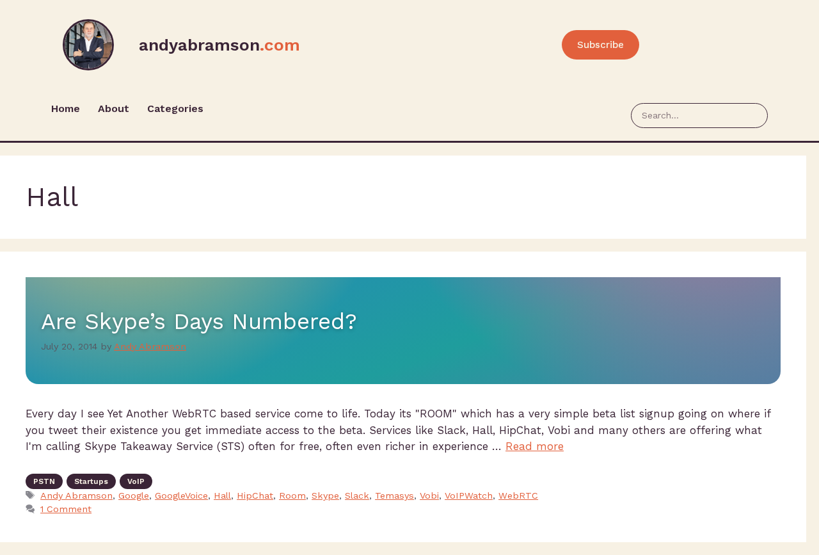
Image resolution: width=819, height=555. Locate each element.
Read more (534, 446)
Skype (325, 495)
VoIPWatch (469, 495)
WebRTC (518, 495)
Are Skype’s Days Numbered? (199, 321)
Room (292, 495)
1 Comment (65, 509)
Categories (175, 108)
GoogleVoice (181, 495)
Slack (357, 495)
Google (133, 495)
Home (65, 108)
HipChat (255, 495)
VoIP (136, 481)
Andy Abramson (76, 495)
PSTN (44, 481)
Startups (91, 481)
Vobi (429, 495)
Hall (222, 495)
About (113, 108)
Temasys (394, 495)
